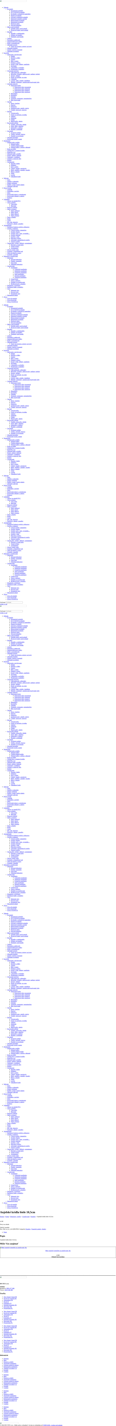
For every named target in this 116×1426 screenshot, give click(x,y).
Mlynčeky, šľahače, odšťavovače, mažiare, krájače (25, 74)
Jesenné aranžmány (20, 276)
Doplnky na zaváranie (17, 136)
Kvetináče (10, 9)
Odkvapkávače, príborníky (18, 72)
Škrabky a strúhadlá (16, 129)
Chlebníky (14, 79)
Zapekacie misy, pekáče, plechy (20, 108)
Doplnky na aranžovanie (18, 282)
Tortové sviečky (15, 241)
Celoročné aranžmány (20, 269)
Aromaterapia (7, 225)
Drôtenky (13, 165)
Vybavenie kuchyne (13, 71)
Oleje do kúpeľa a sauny (14, 253)
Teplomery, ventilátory (13, 157)
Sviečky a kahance (12, 228)
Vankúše (9, 189)
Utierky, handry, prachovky (19, 168)
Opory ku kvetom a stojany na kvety (21, 46)
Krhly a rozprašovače (13, 43)
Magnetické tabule (12, 295)
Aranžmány (14, 267)
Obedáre (13, 97)
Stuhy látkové (15, 214)
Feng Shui (14, 263)
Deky (8, 193)
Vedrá (12, 173)
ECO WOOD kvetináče (18, 12)
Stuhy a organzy (12, 209)
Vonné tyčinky (15, 246)
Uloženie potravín (12, 84)
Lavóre (13, 175)
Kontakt (6, 1370)
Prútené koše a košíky (13, 142)
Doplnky (33, 1216)
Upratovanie (10, 162)
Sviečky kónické (15, 235)
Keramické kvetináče (17, 10)
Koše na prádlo (11, 149)
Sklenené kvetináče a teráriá (19, 19)
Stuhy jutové (14, 212)
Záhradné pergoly (12, 45)
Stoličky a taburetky (13, 181)
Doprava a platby (9, 1362)
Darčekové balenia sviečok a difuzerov (18, 227)
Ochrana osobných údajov (11, 1365)
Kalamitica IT (8, 1303)
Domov (2, 1216)
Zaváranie (10, 131)
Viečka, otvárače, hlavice (18, 134)
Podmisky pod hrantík (17, 36)
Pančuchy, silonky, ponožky (15, 224)
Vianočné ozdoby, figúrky (38, 1229)
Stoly (8, 180)
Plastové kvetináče (16, 15)
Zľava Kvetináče (12, 298)
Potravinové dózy (16, 85)
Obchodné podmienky (10, 1363)
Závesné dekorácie (16, 259)
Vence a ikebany (15, 280)
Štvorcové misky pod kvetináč (19, 30)
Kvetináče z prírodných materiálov (21, 14)
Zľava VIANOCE (12, 302)
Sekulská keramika (12, 137)
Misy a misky (15, 61)
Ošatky (13, 119)
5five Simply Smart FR (10, 1297)
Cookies (6, 1371)
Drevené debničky (16, 25)
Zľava (5, 297)
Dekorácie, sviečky (15, 1216)
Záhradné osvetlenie (13, 51)
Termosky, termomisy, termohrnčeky (21, 98)
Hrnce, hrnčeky (15, 103)
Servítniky (14, 66)
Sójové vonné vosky (13, 250)
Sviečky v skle (15, 237)
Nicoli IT (6, 1302)
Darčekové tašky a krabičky (15, 287)
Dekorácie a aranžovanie (11, 256)
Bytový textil (7, 188)
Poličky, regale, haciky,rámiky (15, 184)
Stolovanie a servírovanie (14, 54)
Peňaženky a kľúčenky (13, 285)
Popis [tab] (5, 1232)
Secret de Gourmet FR (10, 1298)
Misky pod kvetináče (13, 27)
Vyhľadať (3, 602)
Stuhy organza (15, 215)
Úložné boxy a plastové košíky (16, 150)
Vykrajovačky (15, 113)
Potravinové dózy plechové (22, 92)
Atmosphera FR (8, 1300)
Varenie (9, 102)
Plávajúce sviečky (16, 238)
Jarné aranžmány (19, 274)
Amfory (9, 38)
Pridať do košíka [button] (58, 1257)
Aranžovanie (11, 266)
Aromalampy (14, 248)
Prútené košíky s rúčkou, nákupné (20, 147)
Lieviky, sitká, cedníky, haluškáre (20, 80)
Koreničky (14, 95)
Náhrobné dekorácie (16, 264)
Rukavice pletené (12, 207)
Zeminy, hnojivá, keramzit (14, 50)
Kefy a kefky (14, 167)
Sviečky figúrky (15, 232)
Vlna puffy (14, 204)
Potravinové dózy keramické (22, 87)
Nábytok (6, 178)
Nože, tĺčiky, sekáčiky (17, 126)
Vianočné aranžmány (20, 277)
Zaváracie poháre (16, 132)
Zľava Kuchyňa (11, 300)
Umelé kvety (14, 279)
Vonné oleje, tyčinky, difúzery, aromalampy (19, 243)
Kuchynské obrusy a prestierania (16, 194)
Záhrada (6, 7)
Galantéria (7, 199)
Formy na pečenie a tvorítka (19, 115)
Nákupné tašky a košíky (14, 154)
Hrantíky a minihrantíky (18, 33)
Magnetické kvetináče (17, 22)
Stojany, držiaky (15, 76)
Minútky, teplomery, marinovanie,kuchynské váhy (25, 82)
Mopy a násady (15, 171)
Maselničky (14, 93)
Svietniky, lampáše (12, 254)
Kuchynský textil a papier (14, 139)
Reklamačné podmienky (10, 1367)
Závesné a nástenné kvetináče (19, 17)
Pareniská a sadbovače (13, 40)
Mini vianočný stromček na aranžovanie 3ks (58, 1250)
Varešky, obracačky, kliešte (18, 124)
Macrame (13, 206)
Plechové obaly (15, 23)
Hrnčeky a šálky (15, 58)
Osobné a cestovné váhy (14, 158)
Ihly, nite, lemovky (12, 222)
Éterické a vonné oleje (17, 245)
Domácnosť (7, 141)
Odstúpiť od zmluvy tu (10, 1368)
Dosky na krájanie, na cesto (19, 77)
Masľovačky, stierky (17, 121)
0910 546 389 (9, 1290)
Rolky (9, 219)
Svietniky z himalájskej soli (15, 251)
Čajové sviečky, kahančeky (18, 230)
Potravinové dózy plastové (22, 90)
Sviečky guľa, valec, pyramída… (20, 233)
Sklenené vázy (15, 290)
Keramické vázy (15, 293)
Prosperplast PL (8, 1308)
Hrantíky (9, 32)
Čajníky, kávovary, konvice (19, 110)
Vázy (8, 289)
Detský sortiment (12, 183)
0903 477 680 (10, 1288)
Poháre (13, 56)
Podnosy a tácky (15, 63)
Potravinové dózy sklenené (22, 89)
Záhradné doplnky (12, 48)
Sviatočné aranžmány (20, 272)
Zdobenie (13, 118)
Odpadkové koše (16, 176)
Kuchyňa (6, 53)
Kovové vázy (15, 292)
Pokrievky (14, 106)
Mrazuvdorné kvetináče (17, 20)
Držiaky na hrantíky (16, 35)
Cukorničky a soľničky (17, 67)
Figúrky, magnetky (16, 261)
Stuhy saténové (15, 210)
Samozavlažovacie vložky (14, 41)
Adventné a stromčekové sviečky (20, 240)
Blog (5, 1360)
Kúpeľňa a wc (11, 152)
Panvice (13, 105)
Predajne (6, 1358)
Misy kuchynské (15, 100)
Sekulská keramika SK (10, 1305)
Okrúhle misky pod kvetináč (19, 28)
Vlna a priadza (11, 202)
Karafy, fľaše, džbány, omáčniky (20, 64)
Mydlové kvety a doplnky (18, 284)
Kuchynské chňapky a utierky (15, 196)
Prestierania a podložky (17, 69)
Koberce (9, 197)
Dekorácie (10, 258)
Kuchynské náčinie (12, 123)
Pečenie (9, 111)
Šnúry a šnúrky (11, 217)
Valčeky (13, 116)
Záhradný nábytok (12, 186)
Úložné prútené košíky (17, 145)
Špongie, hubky (15, 163)
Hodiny (9, 160)
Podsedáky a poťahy (13, 191)
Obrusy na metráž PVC (14, 201)
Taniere (13, 59)
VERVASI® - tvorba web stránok (52, 1425)
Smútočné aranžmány (20, 271)
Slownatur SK (8, 1306)
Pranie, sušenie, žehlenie (14, 155)
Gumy (9, 220)
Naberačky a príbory (17, 128)
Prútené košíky (15, 144)
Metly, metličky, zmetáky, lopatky (20, 170)
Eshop (7, 1216)
